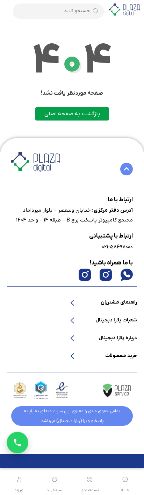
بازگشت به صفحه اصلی (72, 113)
